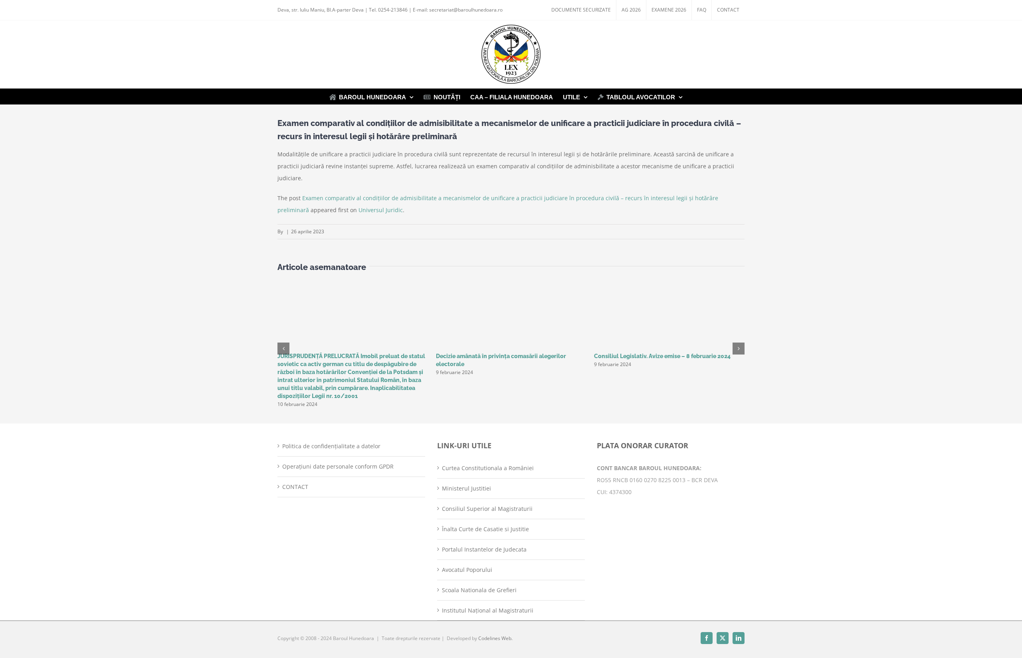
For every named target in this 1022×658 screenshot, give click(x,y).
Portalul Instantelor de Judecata (484, 549)
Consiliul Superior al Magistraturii (487, 508)
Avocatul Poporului (467, 569)
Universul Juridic (380, 210)
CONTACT (295, 487)
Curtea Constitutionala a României (488, 468)
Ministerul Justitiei (466, 488)
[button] (283, 349)
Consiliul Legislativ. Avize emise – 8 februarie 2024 (662, 356)
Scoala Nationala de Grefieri (479, 590)
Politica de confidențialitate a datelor (331, 446)
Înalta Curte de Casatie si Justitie (485, 529)
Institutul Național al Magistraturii (487, 610)
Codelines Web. (495, 638)
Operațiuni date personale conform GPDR (338, 466)
